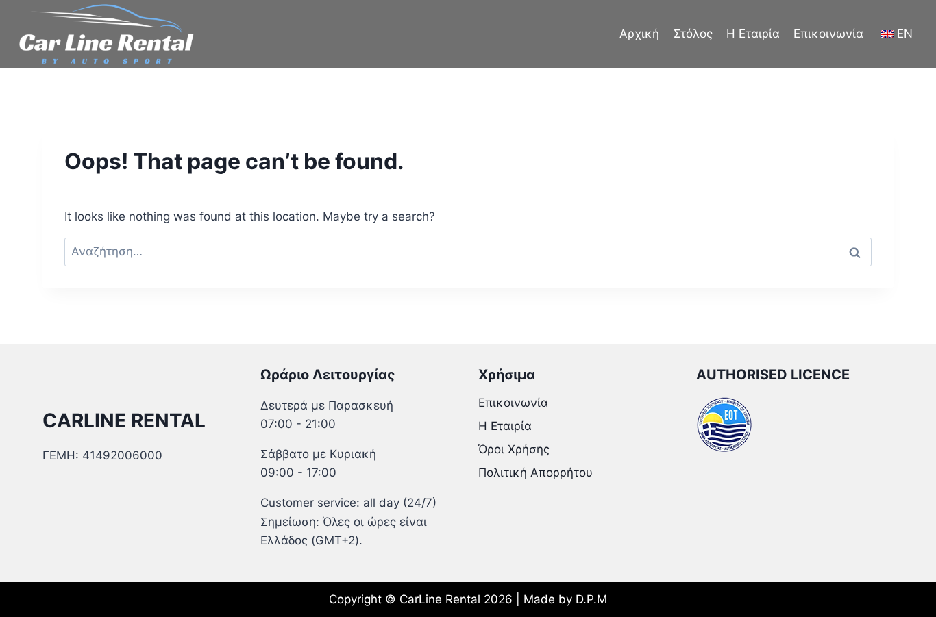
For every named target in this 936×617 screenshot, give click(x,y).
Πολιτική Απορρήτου (535, 472)
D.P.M (591, 599)
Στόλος (693, 33)
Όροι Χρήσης (514, 449)
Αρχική (639, 33)
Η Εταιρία (753, 33)
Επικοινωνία (828, 33)
